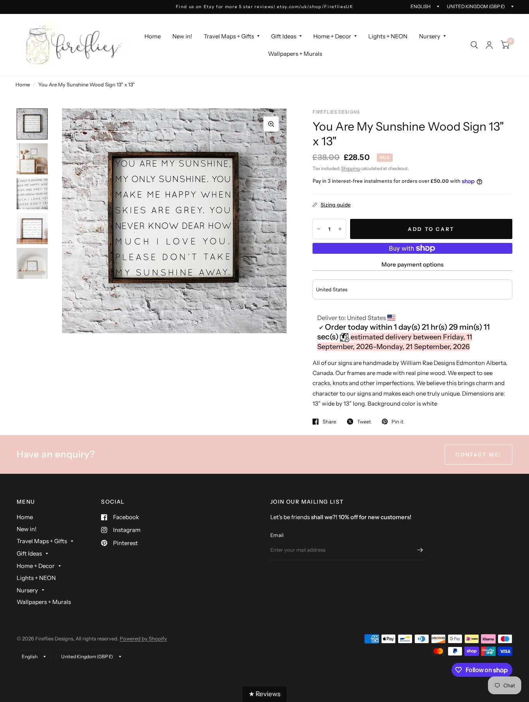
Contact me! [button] (478, 454)
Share (329, 421)
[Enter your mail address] (420, 550)
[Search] (474, 45)
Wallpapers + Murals (295, 53)
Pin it (398, 421)
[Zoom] (271, 124)
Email (276, 535)
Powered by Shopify (143, 638)
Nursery (429, 36)
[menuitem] (153, 36)
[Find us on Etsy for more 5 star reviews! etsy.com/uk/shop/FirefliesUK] (265, 6)
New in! (182, 36)
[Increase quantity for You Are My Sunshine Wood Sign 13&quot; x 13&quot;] (340, 229)
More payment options (412, 264)
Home (152, 36)
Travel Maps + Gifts (229, 36)
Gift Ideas (283, 36)
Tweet (364, 421)
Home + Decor (332, 36)
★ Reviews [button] (264, 694)
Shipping (350, 168)
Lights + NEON (387, 36)
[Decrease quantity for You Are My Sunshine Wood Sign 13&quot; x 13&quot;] (319, 229)
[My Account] (489, 45)
